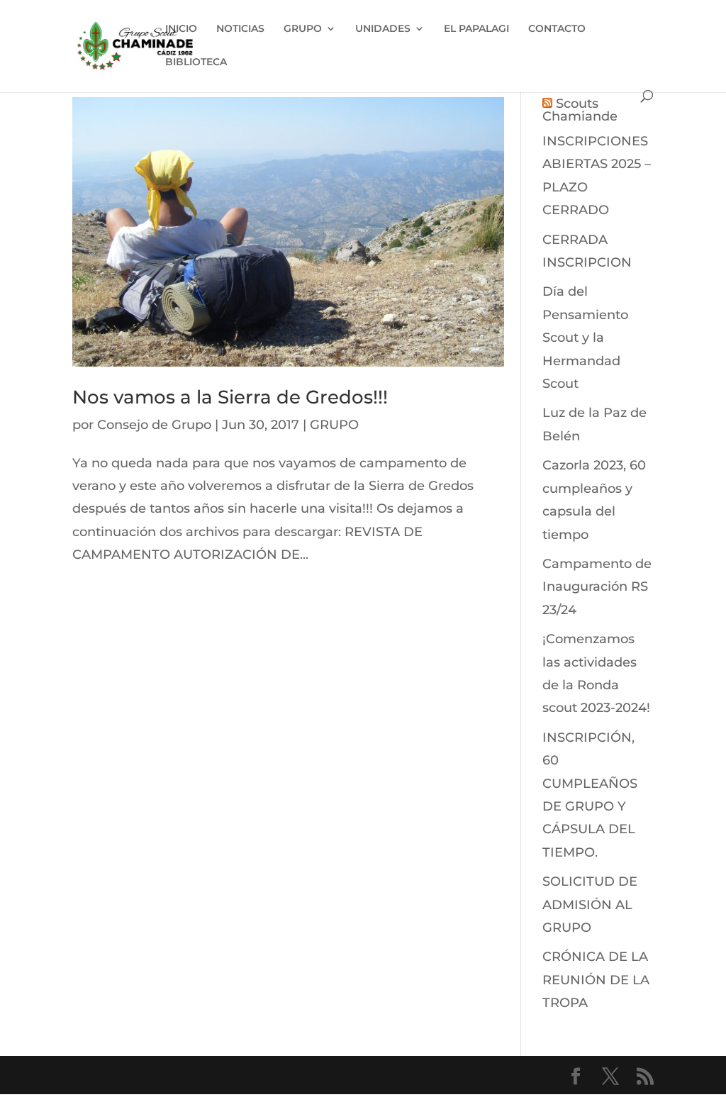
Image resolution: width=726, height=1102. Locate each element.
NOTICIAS (240, 29)
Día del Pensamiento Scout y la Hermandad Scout (585, 337)
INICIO (181, 29)
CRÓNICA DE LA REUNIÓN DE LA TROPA (595, 980)
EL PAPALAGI (476, 29)
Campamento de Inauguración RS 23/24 (597, 587)
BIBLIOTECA (196, 62)
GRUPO (303, 29)
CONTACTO (557, 29)
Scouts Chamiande (580, 110)
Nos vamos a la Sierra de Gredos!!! (230, 397)
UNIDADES (383, 29)
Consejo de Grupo (154, 425)
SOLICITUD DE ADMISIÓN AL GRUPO (589, 904)
